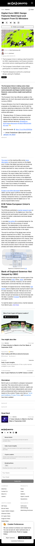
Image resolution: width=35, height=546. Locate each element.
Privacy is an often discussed (10, 190)
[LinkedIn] (14, 22)
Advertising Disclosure (27, 510)
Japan (21, 280)
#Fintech (20, 123)
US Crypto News (5, 516)
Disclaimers (27, 395)
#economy (14, 123)
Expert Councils (25, 496)
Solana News (5, 521)
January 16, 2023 (9, 135)
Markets (7, 9)
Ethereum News (5, 513)
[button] (17, 439)
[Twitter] (6, 22)
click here (16, 305)
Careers (3, 496)
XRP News (4, 506)
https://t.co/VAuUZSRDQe (24, 129)
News (3, 9)
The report (4, 160)
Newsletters (24, 499)
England (16, 297)
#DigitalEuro (24, 121)
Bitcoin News (5, 508)
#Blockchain (27, 123)
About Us (3, 494)
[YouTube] (2, 22)
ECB (26, 268)
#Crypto (5, 125)
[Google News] (16, 432)
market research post (24, 210)
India (13, 280)
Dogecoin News (5, 518)
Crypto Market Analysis (7, 511)
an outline (12, 221)
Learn (22, 491)
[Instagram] (18, 22)
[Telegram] (10, 22)
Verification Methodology (24, 507)
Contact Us (4, 491)
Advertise (4, 489)
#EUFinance (7, 123)
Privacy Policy (15, 395)
